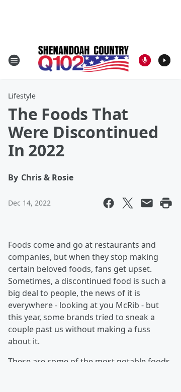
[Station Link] (83, 60)
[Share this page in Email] (147, 203)
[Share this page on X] (128, 203)
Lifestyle (22, 96)
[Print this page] (166, 203)
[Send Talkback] (145, 60)
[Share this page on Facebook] (109, 203)
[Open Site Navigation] (14, 60)
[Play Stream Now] (164, 60)
